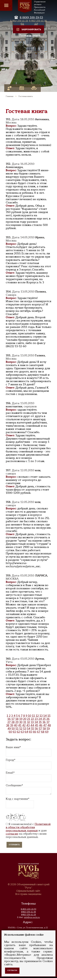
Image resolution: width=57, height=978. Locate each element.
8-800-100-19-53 (28, 909)
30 (20, 722)
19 (20, 719)
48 (49, 725)
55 (32, 728)
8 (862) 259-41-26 (19, 20)
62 (18, 732)
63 (22, 732)
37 (48, 722)
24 (40, 719)
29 (16, 722)
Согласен (12, 970)
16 (9, 719)
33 (32, 722)
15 (48, 715)
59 (48, 728)
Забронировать (31, 29)
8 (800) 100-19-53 (31, 17)
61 (14, 732)
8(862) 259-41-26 (28, 914)
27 (9, 722)
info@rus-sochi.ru (32, 917)
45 (36, 725)
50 (13, 728)
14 (45, 715)
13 (41, 715)
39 (11, 725)
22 (32, 719)
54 (28, 728)
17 (13, 719)
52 (20, 728)
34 (36, 722)
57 (40, 728)
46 (40, 725)
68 (42, 732)
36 (44, 722)
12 (37, 715)
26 (48, 719)
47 (45, 725)
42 (24, 725)
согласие (12, 834)
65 (30, 732)
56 (36, 728)
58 (44, 728)
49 (9, 728)
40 (15, 725)
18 (17, 719)
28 (13, 722)
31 (24, 722)
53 (24, 728)
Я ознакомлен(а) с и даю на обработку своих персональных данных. (28, 830)
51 (17, 728)
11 (33, 715)
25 (44, 719)
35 (40, 722)
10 (29, 715)
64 (26, 732)
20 (24, 719)
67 (38, 732)
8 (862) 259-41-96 (38, 20)
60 (10, 732)
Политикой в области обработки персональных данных (28, 827)
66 (34, 732)
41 (19, 725)
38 (7, 725)
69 (46, 732)
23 (36, 719)
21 (28, 719)
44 (32, 725)
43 (28, 725)
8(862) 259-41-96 (28, 912)
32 (28, 722)
